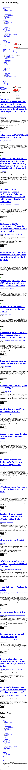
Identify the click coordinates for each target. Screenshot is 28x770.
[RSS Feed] (13, 51)
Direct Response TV (9, 15)
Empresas (12, 340)
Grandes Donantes (9, 12)
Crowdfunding (8, 18)
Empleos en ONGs (6, 28)
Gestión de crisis (13, 234)
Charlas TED (7, 592)
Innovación (5, 204)
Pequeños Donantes (9, 11)
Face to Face (7, 234)
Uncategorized (3, 117)
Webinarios (7, 33)
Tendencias (7, 25)
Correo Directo (8, 14)
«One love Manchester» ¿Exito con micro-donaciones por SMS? (13, 489)
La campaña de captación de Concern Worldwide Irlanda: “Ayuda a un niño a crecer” (13, 689)
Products (4, 40)
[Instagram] (13, 50)
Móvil (7, 494)
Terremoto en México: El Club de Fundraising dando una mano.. (13, 436)
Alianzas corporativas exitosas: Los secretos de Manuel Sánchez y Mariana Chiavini (13, 335)
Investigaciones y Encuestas (11, 34)
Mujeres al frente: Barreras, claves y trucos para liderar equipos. (12, 309)
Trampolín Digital (6, 42)
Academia (5, 29)
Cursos (6, 31)
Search (18, 52)
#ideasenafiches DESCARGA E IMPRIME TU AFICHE (14, 136)
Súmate (4, 37)
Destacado (2, 234)
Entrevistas (7, 23)
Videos (6, 27)
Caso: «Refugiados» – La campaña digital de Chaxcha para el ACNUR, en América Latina (12, 662)
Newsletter (12, 639)
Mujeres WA (5, 41)
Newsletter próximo (4, 593)
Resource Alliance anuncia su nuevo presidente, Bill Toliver (13, 362)
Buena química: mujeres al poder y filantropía (12, 635)
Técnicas (4, 9)
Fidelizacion (7, 16)
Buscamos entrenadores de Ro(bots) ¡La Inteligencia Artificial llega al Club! (12, 462)
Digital (4, 8)
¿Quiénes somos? (6, 36)
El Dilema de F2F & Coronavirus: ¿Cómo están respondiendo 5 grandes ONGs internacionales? (13, 227)
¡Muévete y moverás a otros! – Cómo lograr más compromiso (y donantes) (13, 563)
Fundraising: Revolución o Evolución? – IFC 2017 (12, 410)
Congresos (7, 30)
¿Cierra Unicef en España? (12, 540)
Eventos (4, 38)
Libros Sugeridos (8, 35)
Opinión (7, 24)
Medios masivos (8, 10)
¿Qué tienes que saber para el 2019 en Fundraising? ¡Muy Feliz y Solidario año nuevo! (13, 283)
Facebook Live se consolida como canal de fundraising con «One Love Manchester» (13, 516)
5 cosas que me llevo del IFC (12, 612)
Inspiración (5, 20)
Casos (6, 21)
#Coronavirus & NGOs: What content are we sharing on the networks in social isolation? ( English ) (13, 256)
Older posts (3, 709)
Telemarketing (8, 17)
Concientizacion (8, 22)
